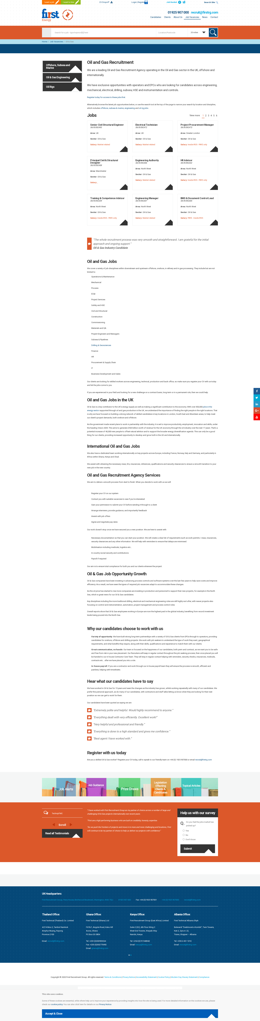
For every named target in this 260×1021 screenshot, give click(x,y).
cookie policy (57, 1004)
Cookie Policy (164, 977)
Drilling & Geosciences (101, 345)
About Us (178, 17)
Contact (214, 17)
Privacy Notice (105, 1004)
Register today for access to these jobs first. (106, 97)
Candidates (155, 17)
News (204, 17)
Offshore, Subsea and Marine (58, 66)
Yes (187, 831)
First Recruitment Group (61, 15)
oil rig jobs (143, 108)
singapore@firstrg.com (190, 937)
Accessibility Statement (146, 977)
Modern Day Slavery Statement (184, 977)
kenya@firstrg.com (100, 945)
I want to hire (68, 2)
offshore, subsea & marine (112, 108)
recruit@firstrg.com (204, 12)
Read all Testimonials (57, 833)
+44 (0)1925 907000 (170, 900)
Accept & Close (53, 1013)
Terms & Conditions (112, 977)
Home (44, 41)
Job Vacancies (192, 17)
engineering (130, 108)
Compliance (204, 977)
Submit (188, 848)
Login (138, 2)
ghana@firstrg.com (56, 948)
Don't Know (191, 839)
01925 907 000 (178, 12)
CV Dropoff (104, 2)
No (187, 835)
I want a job (49, 2)
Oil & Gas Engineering (58, 77)
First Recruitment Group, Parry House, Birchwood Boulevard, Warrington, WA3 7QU (77, 900)
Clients (167, 17)
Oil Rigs (50, 86)
